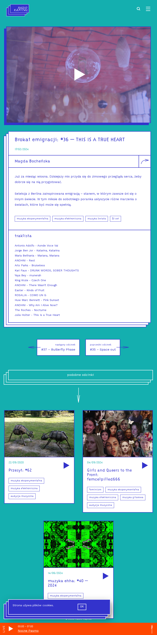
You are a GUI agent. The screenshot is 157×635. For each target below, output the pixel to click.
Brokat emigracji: (37, 140)
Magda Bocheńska (32, 161)
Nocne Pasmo (28, 631)
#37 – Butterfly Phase (58, 347)
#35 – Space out (103, 347)
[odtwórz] (66, 465)
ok (82, 606)
